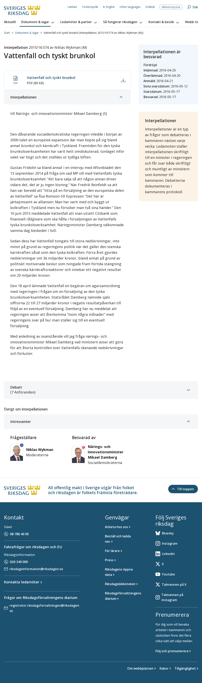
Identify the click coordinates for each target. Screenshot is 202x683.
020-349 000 (19, 562)
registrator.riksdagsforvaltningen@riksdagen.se (44, 608)
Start (7, 33)
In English (109, 7)
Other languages (130, 7)
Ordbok (150, 7)
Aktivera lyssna (171, 7)
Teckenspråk (90, 7)
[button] (38, 22)
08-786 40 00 (19, 534)
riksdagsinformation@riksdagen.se (36, 569)
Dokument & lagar (27, 33)
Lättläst (72, 7)
